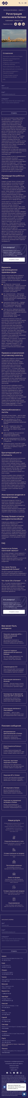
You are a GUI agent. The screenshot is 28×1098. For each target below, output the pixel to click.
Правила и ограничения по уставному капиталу (11, 63)
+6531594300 (5, 1028)
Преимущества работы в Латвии (12, 56)
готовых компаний (10, 403)
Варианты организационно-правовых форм (11, 59)
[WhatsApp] (21, 1073)
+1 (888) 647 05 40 (6, 993)
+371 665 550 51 (6, 1007)
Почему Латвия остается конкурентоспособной (10, 76)
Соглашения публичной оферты (14, 1063)
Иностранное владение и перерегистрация (10, 72)
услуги (22, 482)
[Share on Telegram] (15, 24)
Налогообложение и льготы (11, 67)
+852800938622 (6, 1035)
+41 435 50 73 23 (6, 960)
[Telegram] (14, 1073)
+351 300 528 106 (6, 1042)
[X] (11, 1073)
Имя (3, 85)
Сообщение (5, 99)
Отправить (14, 113)
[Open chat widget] (24, 1094)
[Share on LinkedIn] (23, 24)
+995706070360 (6, 1052)
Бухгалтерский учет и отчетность (13, 69)
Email (3, 92)
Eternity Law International (10, 10)
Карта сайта (14, 1070)
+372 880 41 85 (5, 981)
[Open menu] (25, 3)
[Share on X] (19, 24)
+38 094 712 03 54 (6, 967)
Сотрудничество (14, 1067)
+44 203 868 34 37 (6, 974)
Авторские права (14, 1065)
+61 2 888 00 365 (6, 1021)
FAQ (4, 79)
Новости (21, 10)
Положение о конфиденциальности (14, 1061)
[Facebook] (7, 1073)
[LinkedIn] (17, 1073)
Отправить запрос (14, 259)
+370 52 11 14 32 (6, 988)
